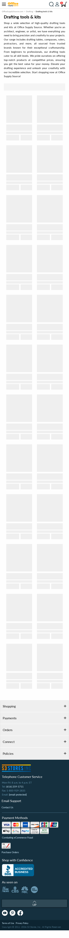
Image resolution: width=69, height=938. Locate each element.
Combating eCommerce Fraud (17, 837)
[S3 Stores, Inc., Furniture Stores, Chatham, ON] (18, 870)
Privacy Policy (22, 923)
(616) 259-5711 (15, 786)
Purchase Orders (10, 852)
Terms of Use (8, 923)
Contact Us (7, 807)
